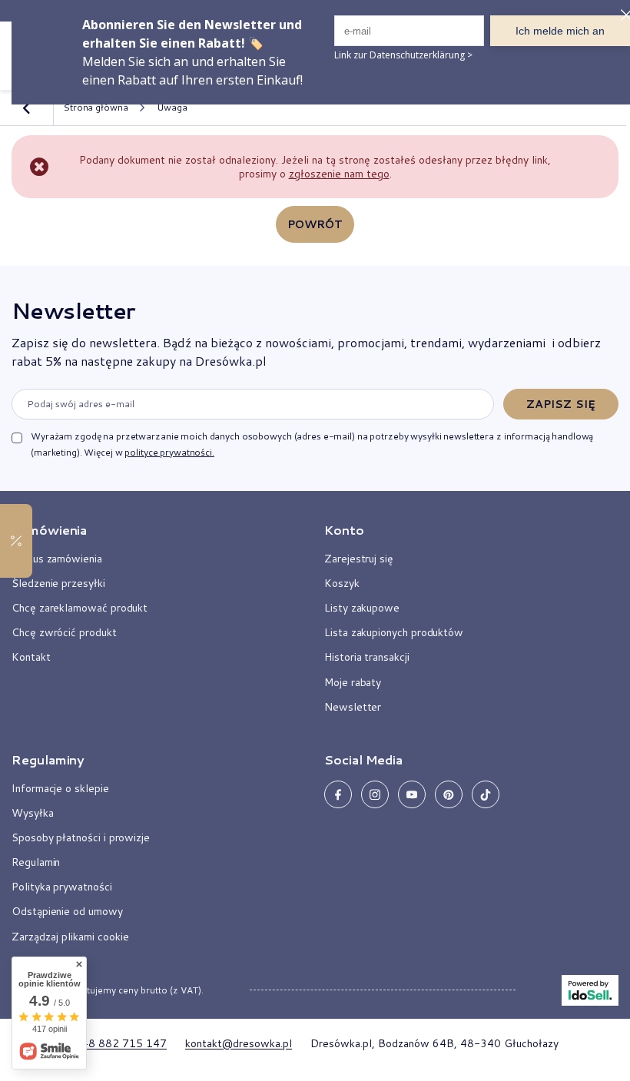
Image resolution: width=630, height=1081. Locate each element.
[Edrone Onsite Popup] (315, 540)
